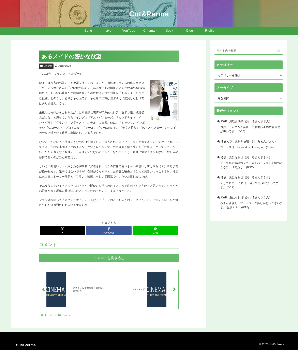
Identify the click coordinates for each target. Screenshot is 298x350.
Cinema (48, 66)
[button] (278, 50)
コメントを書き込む (108, 258)
